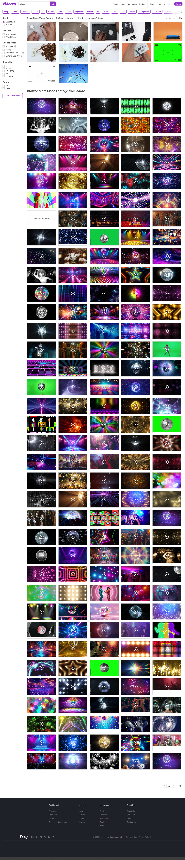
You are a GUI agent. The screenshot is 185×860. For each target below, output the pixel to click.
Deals (81, 811)
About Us (131, 811)
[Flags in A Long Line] (73, 73)
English (103, 811)
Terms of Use (131, 837)
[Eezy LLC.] (24, 837)
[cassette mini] (41, 52)
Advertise (83, 815)
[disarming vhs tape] (104, 31)
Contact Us (131, 822)
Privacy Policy (144, 837)
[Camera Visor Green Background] (167, 52)
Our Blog (130, 818)
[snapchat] (49, 837)
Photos (122, 4)
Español (103, 815)
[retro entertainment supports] (136, 31)
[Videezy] (9, 4)
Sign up (178, 4)
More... (103, 826)
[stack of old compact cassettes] (167, 31)
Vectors (115, 4)
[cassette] (73, 52)
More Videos (132, 4)
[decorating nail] (41, 31)
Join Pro (162, 4)
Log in (170, 4)
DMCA (82, 822)
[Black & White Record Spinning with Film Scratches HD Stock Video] (73, 31)
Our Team (131, 815)
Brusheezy (53, 811)
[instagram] (45, 837)
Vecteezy (53, 815)
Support (82, 818)
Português (104, 818)
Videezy (52, 818)
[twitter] (36, 837)
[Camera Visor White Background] (41, 73)
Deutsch (103, 822)
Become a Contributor (58, 822)
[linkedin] (53, 837)
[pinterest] (41, 837)
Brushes (142, 4)
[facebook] (32, 837)
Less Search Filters (13, 96)
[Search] (53, 4)
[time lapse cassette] (104, 52)
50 (170, 18)
